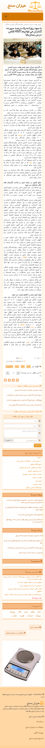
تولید (32, 612)
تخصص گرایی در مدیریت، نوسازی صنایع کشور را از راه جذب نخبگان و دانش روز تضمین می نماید (24, 501)
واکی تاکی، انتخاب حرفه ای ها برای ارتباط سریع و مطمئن (25, 590)
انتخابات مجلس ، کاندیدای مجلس (30, 467)
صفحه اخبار (34, 627)
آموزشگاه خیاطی (36, 464)
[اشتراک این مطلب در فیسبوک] (9, 380)
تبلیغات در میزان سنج (35, 727)
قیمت (22, 616)
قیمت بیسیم (37, 484)
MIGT (40, 458)
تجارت (14, 616)
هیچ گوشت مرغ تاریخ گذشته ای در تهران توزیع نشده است (24, 400)
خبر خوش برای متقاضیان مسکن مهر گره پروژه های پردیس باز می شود (23, 542)
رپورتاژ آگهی (39, 733)
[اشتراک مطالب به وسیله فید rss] (17, 380)
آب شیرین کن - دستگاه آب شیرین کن (29, 461)
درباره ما (40, 721)
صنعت (20, 135)
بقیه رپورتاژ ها (37, 598)
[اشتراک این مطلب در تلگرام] (13, 380)
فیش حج (39, 481)
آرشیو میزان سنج (36, 738)
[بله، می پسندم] (18, 373)
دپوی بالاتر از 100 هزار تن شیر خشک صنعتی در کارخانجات (24, 395)
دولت (28, 342)
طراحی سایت (37, 477)
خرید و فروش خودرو (35, 471)
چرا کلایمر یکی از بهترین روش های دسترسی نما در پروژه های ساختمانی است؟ (24, 520)
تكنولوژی (9, 366)
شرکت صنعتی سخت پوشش (32, 474)
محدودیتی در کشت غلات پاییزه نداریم (30, 552)
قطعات (24, 257)
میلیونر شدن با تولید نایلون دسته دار (29, 582)
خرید (26, 612)
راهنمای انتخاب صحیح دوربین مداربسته (30, 514)
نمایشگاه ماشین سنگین (34, 487)
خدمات (30, 616)
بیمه (16, 366)
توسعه (38, 616)
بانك (30, 162)
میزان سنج (16, 5)
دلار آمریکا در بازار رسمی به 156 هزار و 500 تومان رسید (25, 404)
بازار (32, 327)
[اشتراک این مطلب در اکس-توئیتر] (5, 380)
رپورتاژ (12, 612)
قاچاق (22, 325)
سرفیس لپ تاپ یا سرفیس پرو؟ (31, 586)
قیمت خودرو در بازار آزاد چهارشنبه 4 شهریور (28, 390)
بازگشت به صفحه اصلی (15, 633)
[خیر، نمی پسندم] (8, 373)
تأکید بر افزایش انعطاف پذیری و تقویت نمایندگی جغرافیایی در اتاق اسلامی (23, 508)
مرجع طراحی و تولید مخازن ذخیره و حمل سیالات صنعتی (23, 594)
